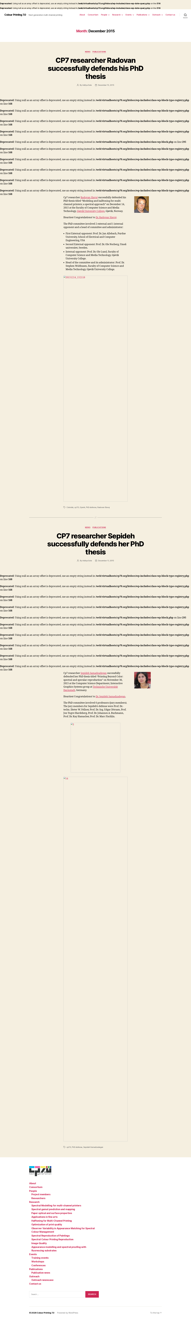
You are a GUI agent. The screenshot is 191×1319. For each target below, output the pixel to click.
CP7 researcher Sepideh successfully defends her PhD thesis (95, 544)
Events (129, 15)
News (87, 52)
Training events (40, 1257)
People (104, 15)
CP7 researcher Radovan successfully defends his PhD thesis (95, 68)
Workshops (37, 1261)
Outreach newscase (42, 1280)
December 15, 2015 (106, 85)
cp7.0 (76, 507)
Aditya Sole (87, 85)
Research (116, 15)
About (82, 15)
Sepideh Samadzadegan (94, 673)
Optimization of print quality (46, 1224)
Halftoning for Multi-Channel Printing (51, 1220)
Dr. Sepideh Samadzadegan (110, 696)
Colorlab (70, 507)
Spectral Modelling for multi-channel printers (56, 1205)
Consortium (93, 15)
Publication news (40, 1272)
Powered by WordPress (67, 1313)
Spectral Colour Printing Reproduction (52, 1239)
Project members (41, 1194)
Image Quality (39, 1243)
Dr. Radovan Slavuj (106, 217)
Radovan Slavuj (89, 197)
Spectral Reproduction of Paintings (50, 1235)
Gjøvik (82, 507)
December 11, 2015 (106, 561)
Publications (142, 15)
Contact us (170, 15)
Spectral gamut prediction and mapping (53, 1209)
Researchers (38, 1198)
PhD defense (91, 507)
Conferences (38, 1265)
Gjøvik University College (91, 211)
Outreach (156, 15)
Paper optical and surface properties (51, 1213)
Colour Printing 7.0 (15, 14)
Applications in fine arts (44, 1217)
